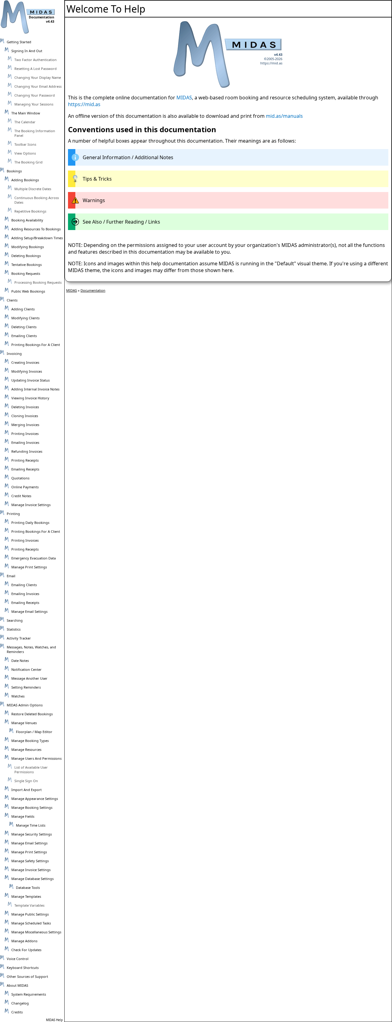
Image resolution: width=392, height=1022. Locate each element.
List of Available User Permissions (31, 769)
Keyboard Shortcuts (23, 967)
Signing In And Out (26, 50)
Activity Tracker (19, 638)
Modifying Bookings (27, 246)
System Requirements (28, 994)
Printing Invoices (25, 433)
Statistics (14, 629)
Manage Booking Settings (31, 807)
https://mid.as (271, 63)
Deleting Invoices (25, 407)
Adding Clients (23, 309)
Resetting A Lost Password (35, 68)
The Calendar (25, 122)
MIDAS (184, 97)
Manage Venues (24, 722)
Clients (12, 300)
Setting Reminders (26, 687)
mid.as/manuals (284, 116)
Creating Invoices (25, 362)
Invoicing (14, 353)
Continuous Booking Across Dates (36, 200)
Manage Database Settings (32, 878)
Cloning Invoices (24, 415)
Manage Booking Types (30, 740)
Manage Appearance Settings (34, 798)
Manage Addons (24, 941)
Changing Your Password (34, 95)
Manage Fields (22, 816)
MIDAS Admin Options (25, 705)
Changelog (20, 1003)
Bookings (14, 171)
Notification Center (26, 669)
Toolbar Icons (25, 144)
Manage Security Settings (31, 834)
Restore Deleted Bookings (32, 714)
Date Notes (20, 660)
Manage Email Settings (29, 611)
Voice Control (17, 958)
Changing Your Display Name (37, 77)
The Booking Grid (28, 162)
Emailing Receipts (25, 469)
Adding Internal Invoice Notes (35, 389)
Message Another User (29, 678)
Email (11, 576)
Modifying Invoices (26, 371)
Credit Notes (21, 496)
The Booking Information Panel (34, 133)
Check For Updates (26, 949)
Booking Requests (25, 273)
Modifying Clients (25, 318)
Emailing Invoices (25, 442)
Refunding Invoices (26, 451)
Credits (17, 1012)
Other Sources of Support (27, 976)
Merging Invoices (25, 424)
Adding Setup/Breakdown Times (37, 238)
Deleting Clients (23, 327)
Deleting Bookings (26, 255)
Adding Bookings (25, 180)
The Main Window (25, 113)
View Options (25, 153)
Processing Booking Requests (38, 282)
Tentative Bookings (26, 264)
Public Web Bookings (28, 291)
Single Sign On (26, 780)
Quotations (20, 478)
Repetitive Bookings (30, 211)
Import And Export (26, 789)
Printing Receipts (25, 460)
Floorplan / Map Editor (34, 731)
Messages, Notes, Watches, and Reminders (31, 649)
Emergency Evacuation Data (33, 558)
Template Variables (29, 905)
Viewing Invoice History (30, 398)
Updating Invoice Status (30, 380)
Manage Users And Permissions (36, 758)
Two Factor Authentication (35, 59)
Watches (17, 696)
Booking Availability (27, 220)
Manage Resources (26, 749)
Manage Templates (26, 896)
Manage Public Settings (30, 914)
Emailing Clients (24, 335)
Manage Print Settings (29, 567)
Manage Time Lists (30, 825)
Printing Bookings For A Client (35, 344)
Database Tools (28, 887)
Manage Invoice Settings (31, 504)
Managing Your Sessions (33, 104)
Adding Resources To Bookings (36, 229)
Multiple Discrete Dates (32, 188)
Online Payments (25, 487)
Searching (15, 620)
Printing (13, 513)
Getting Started (19, 42)
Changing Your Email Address (38, 86)
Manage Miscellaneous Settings (36, 932)
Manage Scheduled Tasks (31, 923)
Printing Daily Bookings (30, 522)
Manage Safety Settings (30, 861)
